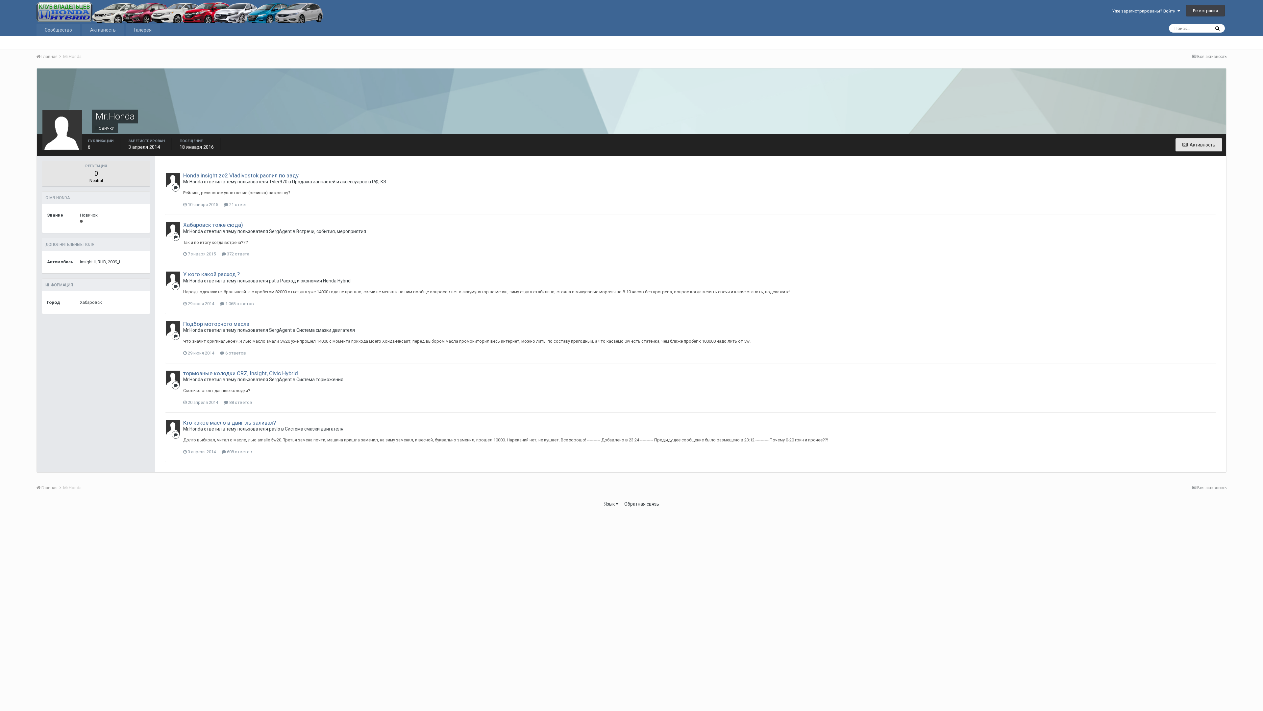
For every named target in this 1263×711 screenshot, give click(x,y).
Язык (610, 504)
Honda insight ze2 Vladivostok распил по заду (241, 175)
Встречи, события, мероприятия (331, 231)
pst (272, 280)
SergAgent (280, 231)
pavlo (274, 429)
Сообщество (58, 30)
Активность (103, 30)
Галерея (143, 30)
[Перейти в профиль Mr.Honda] (173, 180)
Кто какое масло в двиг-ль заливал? (229, 422)
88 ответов (240, 402)
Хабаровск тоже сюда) (213, 225)
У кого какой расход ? (211, 274)
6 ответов (235, 353)
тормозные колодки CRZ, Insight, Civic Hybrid (240, 373)
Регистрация (1205, 10)
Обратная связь (641, 504)
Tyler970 (278, 181)
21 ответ (237, 204)
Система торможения (319, 379)
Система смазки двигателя (325, 330)
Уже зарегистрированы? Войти (1144, 11)
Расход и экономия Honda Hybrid (315, 280)
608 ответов (239, 451)
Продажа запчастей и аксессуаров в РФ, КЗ (339, 181)
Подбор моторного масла (216, 324)
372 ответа (237, 253)
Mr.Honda (193, 181)
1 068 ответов (239, 303)
